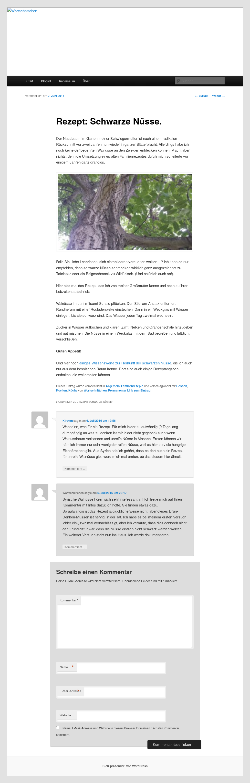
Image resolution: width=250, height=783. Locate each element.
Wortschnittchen (95, 390)
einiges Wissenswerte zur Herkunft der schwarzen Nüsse (125, 362)
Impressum (67, 81)
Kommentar (69, 600)
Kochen (61, 390)
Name (67, 667)
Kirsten (67, 420)
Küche (72, 390)
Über (86, 81)
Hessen (181, 386)
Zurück (201, 95)
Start (29, 81)
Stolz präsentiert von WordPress (125, 766)
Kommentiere (74, 468)
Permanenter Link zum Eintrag (129, 390)
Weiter (218, 95)
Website (65, 715)
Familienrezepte (132, 386)
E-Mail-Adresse (70, 691)
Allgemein (113, 386)
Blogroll (46, 81)
